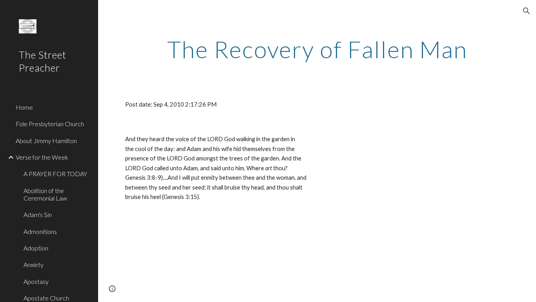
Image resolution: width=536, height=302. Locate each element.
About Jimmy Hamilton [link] (46, 140)
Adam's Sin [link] (38, 214)
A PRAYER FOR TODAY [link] (55, 173)
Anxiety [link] (34, 264)
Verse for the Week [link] (42, 157)
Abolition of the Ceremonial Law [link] (45, 194)
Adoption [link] (36, 248)
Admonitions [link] (40, 231)
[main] (317, 49)
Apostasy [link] (36, 281)
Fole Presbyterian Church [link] (50, 123)
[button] (526, 11)
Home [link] (24, 107)
